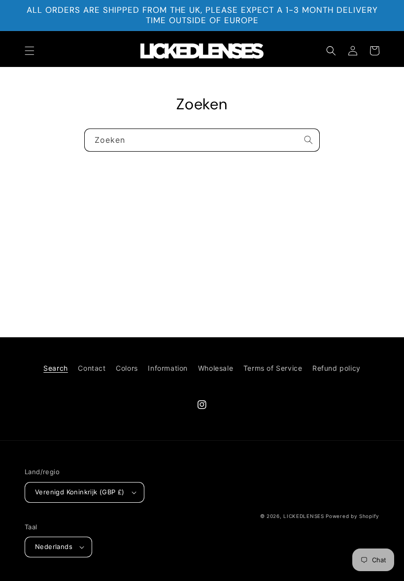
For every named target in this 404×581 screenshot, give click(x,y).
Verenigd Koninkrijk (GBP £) (80, 492)
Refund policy (336, 368)
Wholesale (215, 368)
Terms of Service (273, 368)
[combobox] (202, 140)
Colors (127, 368)
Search (55, 368)
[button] (29, 51)
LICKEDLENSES (303, 516)
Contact (91, 368)
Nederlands (53, 546)
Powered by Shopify (352, 516)
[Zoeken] (308, 140)
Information (168, 368)
